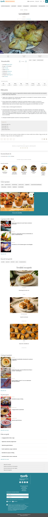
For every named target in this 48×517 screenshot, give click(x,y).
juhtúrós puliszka (34, 6)
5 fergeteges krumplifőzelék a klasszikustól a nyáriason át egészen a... (22, 360)
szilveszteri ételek (40, 60)
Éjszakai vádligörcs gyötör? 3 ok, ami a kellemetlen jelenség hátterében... (21, 381)
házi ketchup (14, 184)
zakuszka (19, 6)
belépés (9, 156)
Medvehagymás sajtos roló (24, 290)
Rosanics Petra (24, 321)
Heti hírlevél (15, 501)
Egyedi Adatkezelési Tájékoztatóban (18, 509)
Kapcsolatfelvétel (24, 488)
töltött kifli (12, 261)
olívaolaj (6, 76)
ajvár (2, 184)
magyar (34, 60)
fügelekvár (27, 184)
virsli (6, 66)
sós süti (21, 9)
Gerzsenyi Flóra (24, 347)
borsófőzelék (20, 187)
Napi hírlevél (10, 501)
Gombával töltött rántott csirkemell (9, 456)
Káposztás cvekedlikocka (24, 343)
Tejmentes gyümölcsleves (17, 420)
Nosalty (24, 294)
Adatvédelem (24, 487)
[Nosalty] (2, 1)
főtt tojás (6, 67)
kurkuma (7, 69)
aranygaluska (26, 6)
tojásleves (15, 187)
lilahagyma (10, 74)
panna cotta (21, 184)
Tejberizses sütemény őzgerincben (9, 441)
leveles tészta (9, 64)
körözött (9, 187)
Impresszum (24, 489)
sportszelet (14, 6)
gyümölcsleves (14, 418)
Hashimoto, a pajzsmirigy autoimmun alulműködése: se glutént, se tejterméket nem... (22, 234)
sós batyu (25, 9)
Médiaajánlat (24, 490)
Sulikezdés (13, 221)
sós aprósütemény (22, 261)
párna (17, 261)
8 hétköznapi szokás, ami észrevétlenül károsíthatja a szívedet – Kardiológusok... (22, 370)
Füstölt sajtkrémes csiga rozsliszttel (9, 449)
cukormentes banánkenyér (36, 184)
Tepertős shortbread (24, 317)
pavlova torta (7, 184)
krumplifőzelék (14, 407)
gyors (30, 60)
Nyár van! (13, 231)
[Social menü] (37, 1)
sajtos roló (7, 261)
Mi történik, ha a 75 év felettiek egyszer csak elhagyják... (22, 244)
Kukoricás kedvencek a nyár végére (10, 468)
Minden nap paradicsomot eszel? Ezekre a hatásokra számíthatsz (22, 223)
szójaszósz (9, 71)
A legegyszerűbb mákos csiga (8, 437)
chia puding (3, 187)
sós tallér (2, 261)
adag (23, 61)
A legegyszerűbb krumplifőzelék (18, 409)
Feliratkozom (25, 497)
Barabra (24, 16)
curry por (9, 73)
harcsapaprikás (42, 6)
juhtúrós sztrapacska (5, 6)
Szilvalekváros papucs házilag (8, 452)
